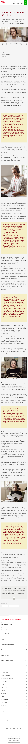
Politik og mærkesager (7, 660)
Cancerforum (4, 693)
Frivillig (2, 684)
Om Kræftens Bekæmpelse (8, 644)
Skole (2, 708)
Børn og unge (4, 705)
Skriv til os (5, 629)
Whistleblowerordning (14, 734)
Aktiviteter (3, 714)
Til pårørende (4, 681)
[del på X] (5, 56)
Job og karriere (5, 655)
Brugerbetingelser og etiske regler (14, 736)
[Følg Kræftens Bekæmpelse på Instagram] (10, 729)
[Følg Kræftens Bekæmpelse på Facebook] (7, 729)
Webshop (3, 696)
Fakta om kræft (4, 702)
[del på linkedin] (8, 56)
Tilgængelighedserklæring (14, 740)
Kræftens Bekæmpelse (11, 620)
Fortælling (5, 605)
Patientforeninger (4, 720)
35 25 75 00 (6, 628)
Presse (2, 639)
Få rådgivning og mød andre (7, 678)
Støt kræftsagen (4, 699)
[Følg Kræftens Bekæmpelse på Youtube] (21, 729)
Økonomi (3, 649)
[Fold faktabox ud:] (14, 598)
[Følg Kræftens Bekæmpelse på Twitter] (14, 729)
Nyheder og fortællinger (7, 6)
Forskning (3, 690)
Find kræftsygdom (5, 672)
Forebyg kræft (4, 687)
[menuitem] (14, 2)
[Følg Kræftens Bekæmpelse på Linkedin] (17, 729)
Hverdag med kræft (14, 605)
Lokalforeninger (5, 666)
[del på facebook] (3, 56)
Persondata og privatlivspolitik (14, 738)
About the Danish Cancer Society (8, 723)
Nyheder (3, 711)
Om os (2, 717)
